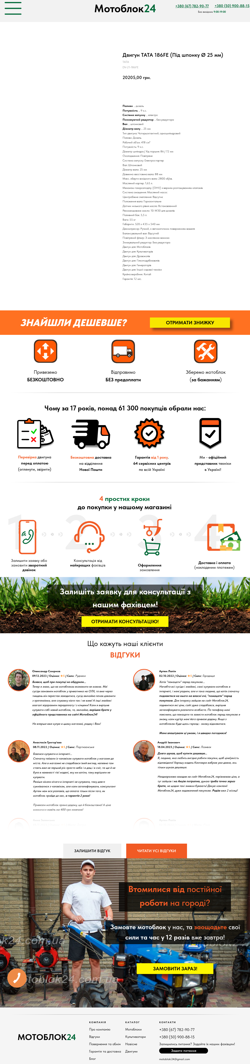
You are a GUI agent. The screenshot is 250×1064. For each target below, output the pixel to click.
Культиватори (135, 1037)
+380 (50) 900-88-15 (177, 1037)
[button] (190, 322)
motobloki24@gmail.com (174, 1059)
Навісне (131, 1044)
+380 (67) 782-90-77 (177, 1029)
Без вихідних (212, 11)
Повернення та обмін (105, 1044)
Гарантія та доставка (105, 1051)
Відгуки (94, 1037)
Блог (92, 1059)
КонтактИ (167, 1022)
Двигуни (131, 1051)
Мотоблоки (133, 1029)
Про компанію (99, 1029)
